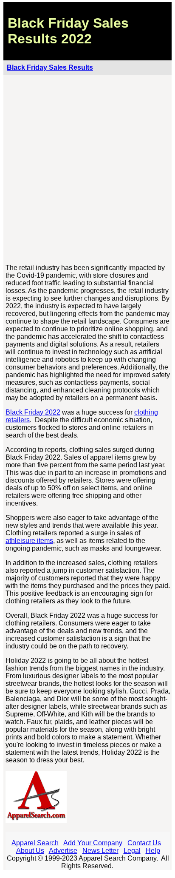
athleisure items (29, 540)
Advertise (63, 850)
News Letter (100, 850)
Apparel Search (35, 843)
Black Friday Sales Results (50, 67)
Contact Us (144, 843)
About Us (30, 850)
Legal (132, 850)
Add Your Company (92, 843)
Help (153, 850)
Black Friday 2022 (33, 412)
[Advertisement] (87, 169)
